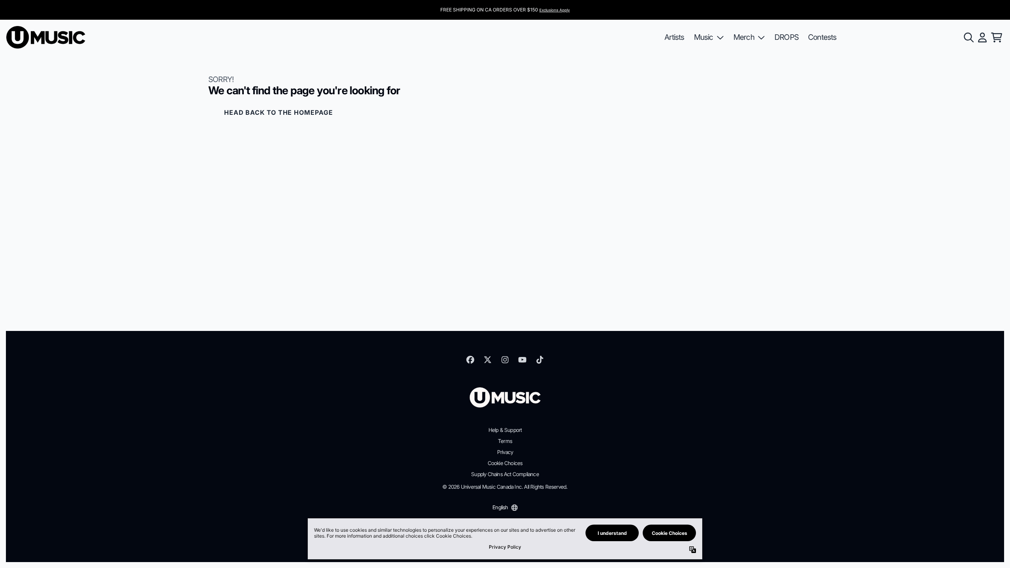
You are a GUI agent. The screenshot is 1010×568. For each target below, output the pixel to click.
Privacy (505, 452)
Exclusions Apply (554, 10)
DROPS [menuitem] (786, 37)
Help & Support (505, 430)
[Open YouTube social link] (522, 359)
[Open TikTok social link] (539, 359)
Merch (743, 37)
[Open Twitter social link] (487, 359)
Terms (505, 441)
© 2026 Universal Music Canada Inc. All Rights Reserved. (504, 487)
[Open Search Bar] (968, 37)
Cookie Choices (505, 463)
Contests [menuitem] (822, 37)
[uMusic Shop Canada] (45, 37)
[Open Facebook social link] (470, 359)
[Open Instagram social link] (505, 359)
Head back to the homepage (278, 112)
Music (703, 37)
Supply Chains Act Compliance (505, 474)
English (500, 507)
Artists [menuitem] (674, 37)
